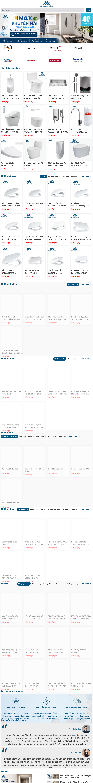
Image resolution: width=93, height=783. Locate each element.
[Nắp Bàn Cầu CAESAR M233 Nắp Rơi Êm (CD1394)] (11, 215)
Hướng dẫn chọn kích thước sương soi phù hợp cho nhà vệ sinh (76, 776)
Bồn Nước (74, 176)
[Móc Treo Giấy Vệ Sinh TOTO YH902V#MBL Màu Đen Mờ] (58, 622)
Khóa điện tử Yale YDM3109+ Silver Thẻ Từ (80, 537)
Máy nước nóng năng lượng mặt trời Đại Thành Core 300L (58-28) (11, 420)
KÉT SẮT (75, 509)
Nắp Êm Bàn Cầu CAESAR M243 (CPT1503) (8, 271)
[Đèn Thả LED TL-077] (11, 475)
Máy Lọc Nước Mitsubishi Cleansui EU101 (79, 130)
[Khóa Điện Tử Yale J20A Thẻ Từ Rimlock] (34, 514)
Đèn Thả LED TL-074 (57, 463)
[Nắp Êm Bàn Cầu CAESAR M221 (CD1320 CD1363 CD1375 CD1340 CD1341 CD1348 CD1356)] (58, 181)
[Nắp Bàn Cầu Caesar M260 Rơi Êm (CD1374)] (58, 215)
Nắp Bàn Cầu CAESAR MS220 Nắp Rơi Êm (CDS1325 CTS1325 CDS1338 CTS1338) (34, 204)
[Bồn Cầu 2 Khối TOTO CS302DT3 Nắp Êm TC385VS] (35, 73)
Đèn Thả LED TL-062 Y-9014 (35, 464)
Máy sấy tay (73, 584)
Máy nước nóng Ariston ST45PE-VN (81, 97)
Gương (45, 584)
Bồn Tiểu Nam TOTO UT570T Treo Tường (10, 97)
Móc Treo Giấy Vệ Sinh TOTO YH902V (81, 679)
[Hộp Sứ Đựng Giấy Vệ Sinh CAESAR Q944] (34, 588)
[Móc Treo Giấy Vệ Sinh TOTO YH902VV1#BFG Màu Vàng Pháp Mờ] (58, 656)
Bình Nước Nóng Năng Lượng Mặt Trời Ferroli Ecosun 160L (57, 386)
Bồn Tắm (66, 176)
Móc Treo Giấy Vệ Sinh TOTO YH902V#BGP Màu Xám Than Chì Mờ (57, 611)
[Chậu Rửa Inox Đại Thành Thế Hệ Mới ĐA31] (58, 289)
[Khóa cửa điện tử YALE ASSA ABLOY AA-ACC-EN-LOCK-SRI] (58, 514)
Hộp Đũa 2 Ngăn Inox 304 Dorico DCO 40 (80, 312)
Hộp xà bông (36, 584)
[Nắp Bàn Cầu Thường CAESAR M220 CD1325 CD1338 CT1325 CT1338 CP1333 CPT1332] (11, 181)
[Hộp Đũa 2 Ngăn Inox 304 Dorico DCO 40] (81, 289)
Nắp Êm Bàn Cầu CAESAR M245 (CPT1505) (32, 271)
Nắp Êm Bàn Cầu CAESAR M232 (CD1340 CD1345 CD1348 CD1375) (81, 204)
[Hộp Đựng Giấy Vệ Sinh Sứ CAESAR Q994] (11, 622)
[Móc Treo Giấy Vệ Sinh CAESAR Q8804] (11, 588)
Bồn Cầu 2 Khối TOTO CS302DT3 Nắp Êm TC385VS (33, 97)
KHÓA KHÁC (66, 509)
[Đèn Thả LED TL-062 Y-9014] (34, 441)
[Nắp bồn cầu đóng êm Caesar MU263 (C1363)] (81, 215)
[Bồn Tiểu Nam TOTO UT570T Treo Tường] (12, 73)
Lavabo (51, 176)
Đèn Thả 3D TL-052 (10, 463)
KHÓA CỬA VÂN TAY (37, 509)
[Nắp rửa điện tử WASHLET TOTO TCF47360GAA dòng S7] (12, 140)
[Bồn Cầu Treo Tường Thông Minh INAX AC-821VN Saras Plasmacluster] (35, 106)
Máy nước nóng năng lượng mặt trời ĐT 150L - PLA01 (34, 420)
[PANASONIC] (81, 60)
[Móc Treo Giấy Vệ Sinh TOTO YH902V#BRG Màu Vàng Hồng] (81, 588)
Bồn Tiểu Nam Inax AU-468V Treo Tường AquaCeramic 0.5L (57, 164)
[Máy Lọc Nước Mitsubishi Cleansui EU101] (81, 106)
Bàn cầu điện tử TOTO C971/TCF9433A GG (10, 130)
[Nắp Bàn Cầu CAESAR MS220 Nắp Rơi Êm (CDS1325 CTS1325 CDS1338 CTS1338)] (34, 181)
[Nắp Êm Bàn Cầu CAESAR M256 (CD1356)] (58, 248)
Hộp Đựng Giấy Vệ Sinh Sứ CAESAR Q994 (11, 645)
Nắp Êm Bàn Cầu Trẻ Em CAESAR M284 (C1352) (79, 271)
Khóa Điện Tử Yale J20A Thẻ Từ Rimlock (34, 537)
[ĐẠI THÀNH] (11, 60)
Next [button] (89, 28)
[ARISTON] (58, 60)
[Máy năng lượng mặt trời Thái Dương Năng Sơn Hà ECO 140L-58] (34, 364)
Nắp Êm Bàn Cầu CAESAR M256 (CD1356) (55, 271)
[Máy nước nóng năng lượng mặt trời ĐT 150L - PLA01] (34, 397)
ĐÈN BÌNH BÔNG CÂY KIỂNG (29, 436)
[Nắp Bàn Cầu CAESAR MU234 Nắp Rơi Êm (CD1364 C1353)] (34, 215)
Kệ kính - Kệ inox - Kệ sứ (58, 584)
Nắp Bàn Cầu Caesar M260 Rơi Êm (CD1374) (57, 238)
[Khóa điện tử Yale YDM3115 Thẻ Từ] (11, 548)
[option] (46, 28)
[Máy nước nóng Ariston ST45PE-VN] (81, 73)
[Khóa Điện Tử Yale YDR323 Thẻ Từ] (34, 548)
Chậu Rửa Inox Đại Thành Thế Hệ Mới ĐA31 (58, 312)
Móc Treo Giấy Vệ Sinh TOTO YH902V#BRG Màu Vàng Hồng (81, 611)
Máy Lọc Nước (72, 359)
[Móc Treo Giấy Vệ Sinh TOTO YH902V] (81, 656)
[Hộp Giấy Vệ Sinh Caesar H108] (81, 622)
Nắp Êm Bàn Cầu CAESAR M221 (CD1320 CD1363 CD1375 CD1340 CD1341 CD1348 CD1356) (58, 204)
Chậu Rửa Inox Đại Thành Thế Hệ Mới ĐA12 (12, 312)
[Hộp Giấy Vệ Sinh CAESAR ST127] (34, 656)
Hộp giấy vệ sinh (24, 584)
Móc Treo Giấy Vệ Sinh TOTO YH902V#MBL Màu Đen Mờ (57, 645)
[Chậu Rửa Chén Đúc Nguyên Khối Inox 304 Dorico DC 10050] (58, 73)
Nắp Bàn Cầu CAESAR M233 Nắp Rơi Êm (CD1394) (11, 238)
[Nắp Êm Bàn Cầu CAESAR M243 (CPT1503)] (11, 248)
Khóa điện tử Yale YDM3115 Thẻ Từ (9, 571)
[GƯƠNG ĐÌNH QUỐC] (11, 48)
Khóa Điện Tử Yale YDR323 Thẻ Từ (32, 571)
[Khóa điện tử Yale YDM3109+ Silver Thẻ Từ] (81, 514)
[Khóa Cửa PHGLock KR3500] (11, 514)
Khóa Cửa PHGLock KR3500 (10, 537)
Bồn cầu (43, 176)
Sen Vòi (58, 176)
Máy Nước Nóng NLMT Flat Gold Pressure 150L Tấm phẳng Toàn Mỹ (80, 386)
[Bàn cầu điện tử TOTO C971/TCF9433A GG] (12, 106)
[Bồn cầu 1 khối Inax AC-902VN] (35, 140)
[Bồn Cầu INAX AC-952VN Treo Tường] (81, 140)
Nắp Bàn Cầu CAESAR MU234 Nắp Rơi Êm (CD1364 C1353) (34, 238)
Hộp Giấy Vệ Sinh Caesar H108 (78, 645)
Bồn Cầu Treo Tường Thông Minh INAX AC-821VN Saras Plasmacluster (33, 130)
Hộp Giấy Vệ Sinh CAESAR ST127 (32, 679)
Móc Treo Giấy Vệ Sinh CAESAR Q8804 (11, 611)
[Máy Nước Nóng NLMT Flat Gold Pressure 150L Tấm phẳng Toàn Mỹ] (81, 364)
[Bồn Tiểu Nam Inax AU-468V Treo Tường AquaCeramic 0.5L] (58, 140)
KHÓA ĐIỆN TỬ (23, 509)
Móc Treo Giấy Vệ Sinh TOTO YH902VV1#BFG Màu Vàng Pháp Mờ (57, 679)
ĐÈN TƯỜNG (45, 436)
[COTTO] (58, 48)
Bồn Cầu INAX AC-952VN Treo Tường (79, 164)
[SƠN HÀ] (34, 60)
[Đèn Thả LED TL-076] (81, 441)
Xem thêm (84, 176)
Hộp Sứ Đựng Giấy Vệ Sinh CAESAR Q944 (34, 611)
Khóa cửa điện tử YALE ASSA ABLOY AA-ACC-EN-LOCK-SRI (58, 537)
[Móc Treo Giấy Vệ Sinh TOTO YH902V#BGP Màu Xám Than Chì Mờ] (58, 588)
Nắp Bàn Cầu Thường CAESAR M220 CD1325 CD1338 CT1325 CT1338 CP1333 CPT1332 (12, 204)
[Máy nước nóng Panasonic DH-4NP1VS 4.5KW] (58, 106)
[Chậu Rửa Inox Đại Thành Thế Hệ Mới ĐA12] (11, 289)
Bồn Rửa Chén (73, 284)
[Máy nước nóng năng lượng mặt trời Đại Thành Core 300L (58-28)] (11, 397)
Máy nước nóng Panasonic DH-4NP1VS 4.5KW (57, 130)
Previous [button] (3, 28)
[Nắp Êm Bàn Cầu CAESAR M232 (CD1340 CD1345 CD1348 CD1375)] (81, 181)
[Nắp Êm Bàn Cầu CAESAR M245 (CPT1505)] (34, 248)
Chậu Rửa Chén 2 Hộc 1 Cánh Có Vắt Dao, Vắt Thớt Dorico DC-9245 (34, 312)
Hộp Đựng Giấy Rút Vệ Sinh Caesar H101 (11, 679)
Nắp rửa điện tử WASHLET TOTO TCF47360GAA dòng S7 (11, 164)
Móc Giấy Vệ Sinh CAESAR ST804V (32, 645)
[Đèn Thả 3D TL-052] (11, 441)
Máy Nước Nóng (60, 359)
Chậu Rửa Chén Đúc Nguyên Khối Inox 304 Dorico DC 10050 (57, 97)
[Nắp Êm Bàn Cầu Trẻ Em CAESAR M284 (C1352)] (81, 248)
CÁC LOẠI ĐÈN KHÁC (59, 436)
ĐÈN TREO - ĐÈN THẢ (9, 436)
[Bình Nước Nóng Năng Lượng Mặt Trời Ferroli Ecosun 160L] (58, 364)
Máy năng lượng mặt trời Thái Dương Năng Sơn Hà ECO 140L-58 (34, 386)
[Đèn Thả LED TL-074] (58, 441)
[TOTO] (34, 48)
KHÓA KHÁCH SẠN (53, 509)
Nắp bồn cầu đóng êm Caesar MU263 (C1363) (81, 238)
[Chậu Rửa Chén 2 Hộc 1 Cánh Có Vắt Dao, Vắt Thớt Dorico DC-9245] (34, 289)
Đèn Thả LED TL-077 (10, 497)
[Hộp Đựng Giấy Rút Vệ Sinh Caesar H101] (11, 656)
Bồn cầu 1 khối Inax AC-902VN (34, 164)
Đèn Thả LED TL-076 (80, 463)
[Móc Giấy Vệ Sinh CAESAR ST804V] (34, 622)
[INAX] (81, 48)
